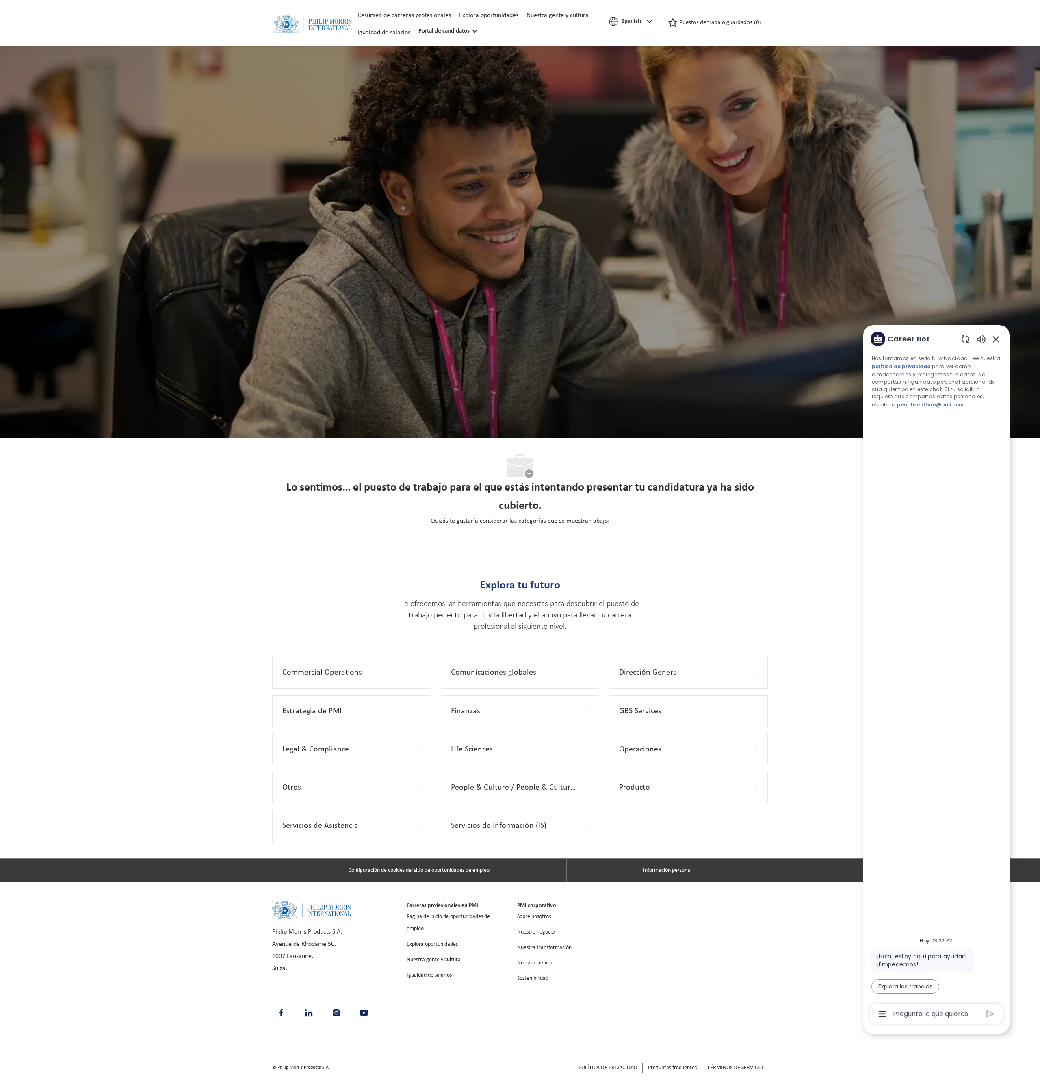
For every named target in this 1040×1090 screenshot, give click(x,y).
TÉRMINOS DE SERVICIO (735, 1068)
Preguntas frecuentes (672, 1068)
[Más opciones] (882, 1014)
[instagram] (336, 1013)
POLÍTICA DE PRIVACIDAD (607, 1068)
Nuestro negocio (536, 932)
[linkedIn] (309, 1013)
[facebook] (281, 1013)
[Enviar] (991, 1014)
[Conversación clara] (965, 338)
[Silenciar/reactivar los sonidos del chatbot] (981, 339)
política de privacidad (901, 366)
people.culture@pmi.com (930, 404)
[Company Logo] (312, 25)
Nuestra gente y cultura (557, 15)
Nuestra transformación (544, 948)
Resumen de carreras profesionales (404, 15)
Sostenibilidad (532, 978)
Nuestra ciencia (534, 963)
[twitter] (364, 1013)
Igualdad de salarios (384, 32)
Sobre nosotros (534, 917)
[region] (936, 675)
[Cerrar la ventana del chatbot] (996, 339)
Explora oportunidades (488, 15)
